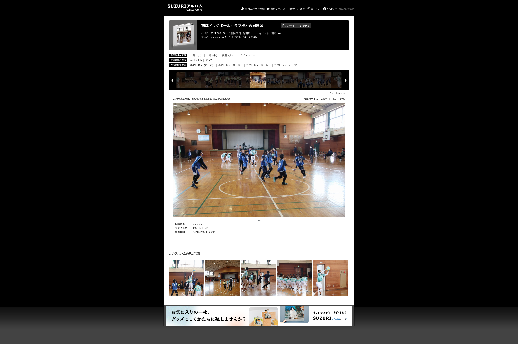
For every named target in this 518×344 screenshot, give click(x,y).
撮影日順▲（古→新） (202, 65)
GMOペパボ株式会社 (347, 9)
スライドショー (246, 55)
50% (342, 98)
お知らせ (332, 8)
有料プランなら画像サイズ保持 (288, 8)
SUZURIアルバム (185, 7)
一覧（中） (212, 55)
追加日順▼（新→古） (286, 65)
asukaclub (196, 60)
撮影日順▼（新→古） (230, 65)
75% (334, 98)
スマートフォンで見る (296, 25)
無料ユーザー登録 (255, 8)
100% (324, 98)
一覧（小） (196, 55)
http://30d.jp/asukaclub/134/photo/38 (211, 98)
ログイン (316, 8)
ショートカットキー (339, 93)
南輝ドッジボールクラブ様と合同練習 (232, 26)
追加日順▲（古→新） (258, 65)
